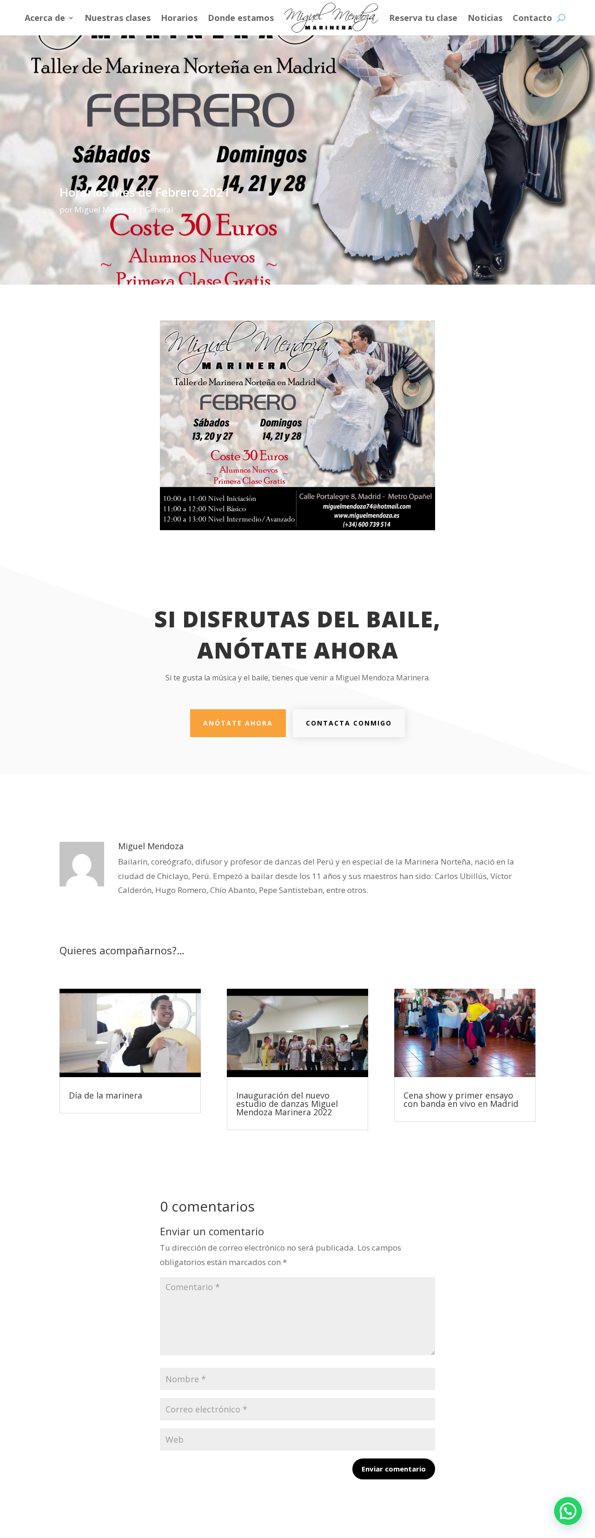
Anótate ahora (238, 723)
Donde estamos (241, 17)
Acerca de (45, 17)
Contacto (532, 17)
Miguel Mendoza (105, 209)
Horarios (179, 17)
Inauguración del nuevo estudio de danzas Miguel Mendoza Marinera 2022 (287, 1104)
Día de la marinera (105, 1095)
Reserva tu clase (423, 17)
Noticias (485, 17)
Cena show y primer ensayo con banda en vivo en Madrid (460, 1099)
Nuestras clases (118, 17)
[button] (568, 1511)
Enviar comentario (394, 1468)
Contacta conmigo (349, 723)
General (159, 209)
